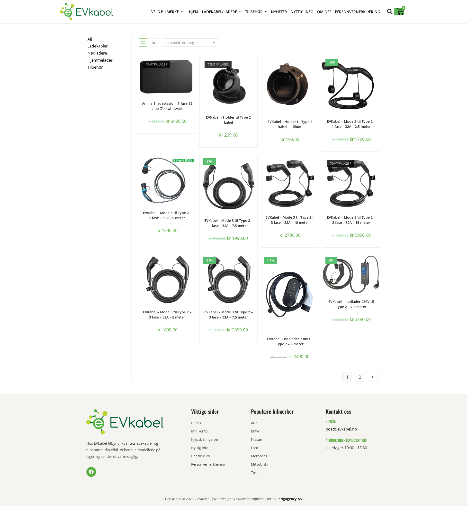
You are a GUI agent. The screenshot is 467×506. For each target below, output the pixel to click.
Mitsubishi (259, 464)
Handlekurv (200, 456)
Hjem (193, 11)
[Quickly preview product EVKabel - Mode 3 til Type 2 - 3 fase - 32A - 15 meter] (378, 164)
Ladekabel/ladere (219, 11)
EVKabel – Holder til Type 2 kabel (228, 120)
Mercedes (259, 456)
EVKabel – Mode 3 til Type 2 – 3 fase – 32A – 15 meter (351, 220)
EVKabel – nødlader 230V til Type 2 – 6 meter (290, 341)
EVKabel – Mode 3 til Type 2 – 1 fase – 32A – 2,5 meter (351, 124)
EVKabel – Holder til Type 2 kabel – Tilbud (290, 124)
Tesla (255, 472)
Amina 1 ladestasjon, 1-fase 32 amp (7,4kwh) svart (167, 106)
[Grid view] (143, 42)
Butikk (196, 423)
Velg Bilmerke (165, 11)
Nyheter (279, 11)
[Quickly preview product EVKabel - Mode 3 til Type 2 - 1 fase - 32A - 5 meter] (193, 164)
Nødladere (97, 53)
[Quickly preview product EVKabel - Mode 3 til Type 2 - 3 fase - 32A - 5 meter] (193, 263)
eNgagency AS (290, 499)
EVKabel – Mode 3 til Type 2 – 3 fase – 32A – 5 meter (167, 314)
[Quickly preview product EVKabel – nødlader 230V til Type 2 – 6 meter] (316, 263)
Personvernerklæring (357, 11)
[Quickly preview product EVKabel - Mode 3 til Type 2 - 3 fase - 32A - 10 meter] (316, 164)
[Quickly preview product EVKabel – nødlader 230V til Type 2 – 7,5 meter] (378, 263)
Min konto (199, 431)
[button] (390, 11)
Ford (254, 447)
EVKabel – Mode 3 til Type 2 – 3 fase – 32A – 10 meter (290, 220)
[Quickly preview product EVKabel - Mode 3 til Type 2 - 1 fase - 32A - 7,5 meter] (255, 164)
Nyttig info (302, 11)
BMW (255, 431)
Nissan (256, 439)
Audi (255, 423)
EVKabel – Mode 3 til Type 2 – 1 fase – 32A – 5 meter (167, 215)
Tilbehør (254, 11)
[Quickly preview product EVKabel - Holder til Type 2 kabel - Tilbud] (316, 65)
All (90, 39)
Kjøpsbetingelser (205, 439)
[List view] (154, 42)
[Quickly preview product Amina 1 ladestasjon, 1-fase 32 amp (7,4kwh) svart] (193, 65)
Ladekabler (98, 46)
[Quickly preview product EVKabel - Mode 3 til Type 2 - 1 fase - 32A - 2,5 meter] (378, 65)
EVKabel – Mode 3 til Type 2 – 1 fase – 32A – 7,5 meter (228, 223)
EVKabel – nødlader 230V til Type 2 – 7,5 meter (351, 304)
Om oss (324, 11)
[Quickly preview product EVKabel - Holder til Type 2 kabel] (255, 65)
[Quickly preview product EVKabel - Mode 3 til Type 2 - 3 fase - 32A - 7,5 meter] (255, 263)
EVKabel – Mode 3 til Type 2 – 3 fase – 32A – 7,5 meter (228, 314)
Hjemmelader (100, 60)
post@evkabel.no (341, 429)
